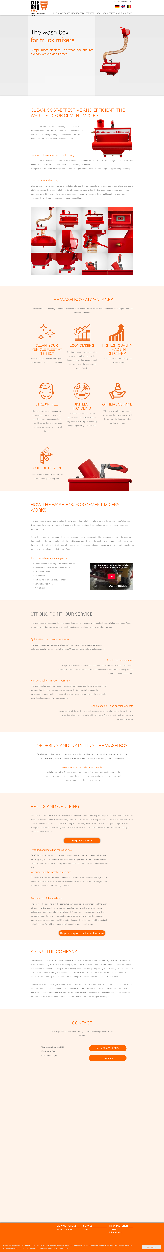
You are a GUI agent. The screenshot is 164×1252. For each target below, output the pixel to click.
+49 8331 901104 (110, 1048)
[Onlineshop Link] (132, 13)
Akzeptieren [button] (151, 1247)
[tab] (43, 218)
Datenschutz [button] (63, 1248)
